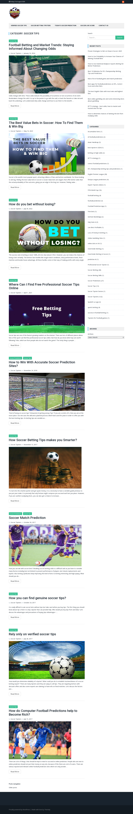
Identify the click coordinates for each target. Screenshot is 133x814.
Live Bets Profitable (94, 227)
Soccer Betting (93, 270)
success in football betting (97, 313)
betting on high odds (95, 153)
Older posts (13, 787)
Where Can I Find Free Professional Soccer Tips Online (44, 286)
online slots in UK (94, 243)
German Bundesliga (94, 217)
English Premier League (96, 174)
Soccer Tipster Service (95, 291)
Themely (47, 810)
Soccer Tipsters (16, 53)
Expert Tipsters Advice (95, 185)
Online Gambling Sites (95, 238)
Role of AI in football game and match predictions (105, 79)
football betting (93, 195)
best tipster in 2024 (94, 148)
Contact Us (103, 25)
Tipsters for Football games (97, 318)
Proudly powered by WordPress (19, 810)
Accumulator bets (94, 132)
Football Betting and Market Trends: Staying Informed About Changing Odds (41, 47)
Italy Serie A (92, 222)
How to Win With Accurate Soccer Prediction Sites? (42, 364)
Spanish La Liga (93, 302)
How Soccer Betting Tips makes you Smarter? (43, 440)
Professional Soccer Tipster (97, 265)
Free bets (91, 211)
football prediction (94, 201)
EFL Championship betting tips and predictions (104, 169)
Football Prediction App (96, 206)
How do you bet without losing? (32, 204)
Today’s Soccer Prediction (65, 25)
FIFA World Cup (93, 190)
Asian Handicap (93, 142)
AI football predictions (95, 137)
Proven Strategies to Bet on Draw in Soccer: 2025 (105, 51)
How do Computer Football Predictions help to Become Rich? (43, 712)
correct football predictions (97, 163)
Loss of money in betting (96, 233)
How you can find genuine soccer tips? (37, 598)
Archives (90, 334)
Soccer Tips (13, 41)
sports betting (93, 307)
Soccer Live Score (87, 25)
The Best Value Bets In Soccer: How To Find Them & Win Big (46, 124)
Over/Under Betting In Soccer (98, 254)
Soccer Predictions (15, 358)
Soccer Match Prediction (27, 518)
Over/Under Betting (94, 249)
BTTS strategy (93, 158)
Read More (15, 106)
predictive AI (92, 259)
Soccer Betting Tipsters (41, 25)
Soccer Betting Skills (95, 275)
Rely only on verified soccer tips (32, 634)
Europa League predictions (97, 180)
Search (90, 33)
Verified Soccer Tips (19, 25)
